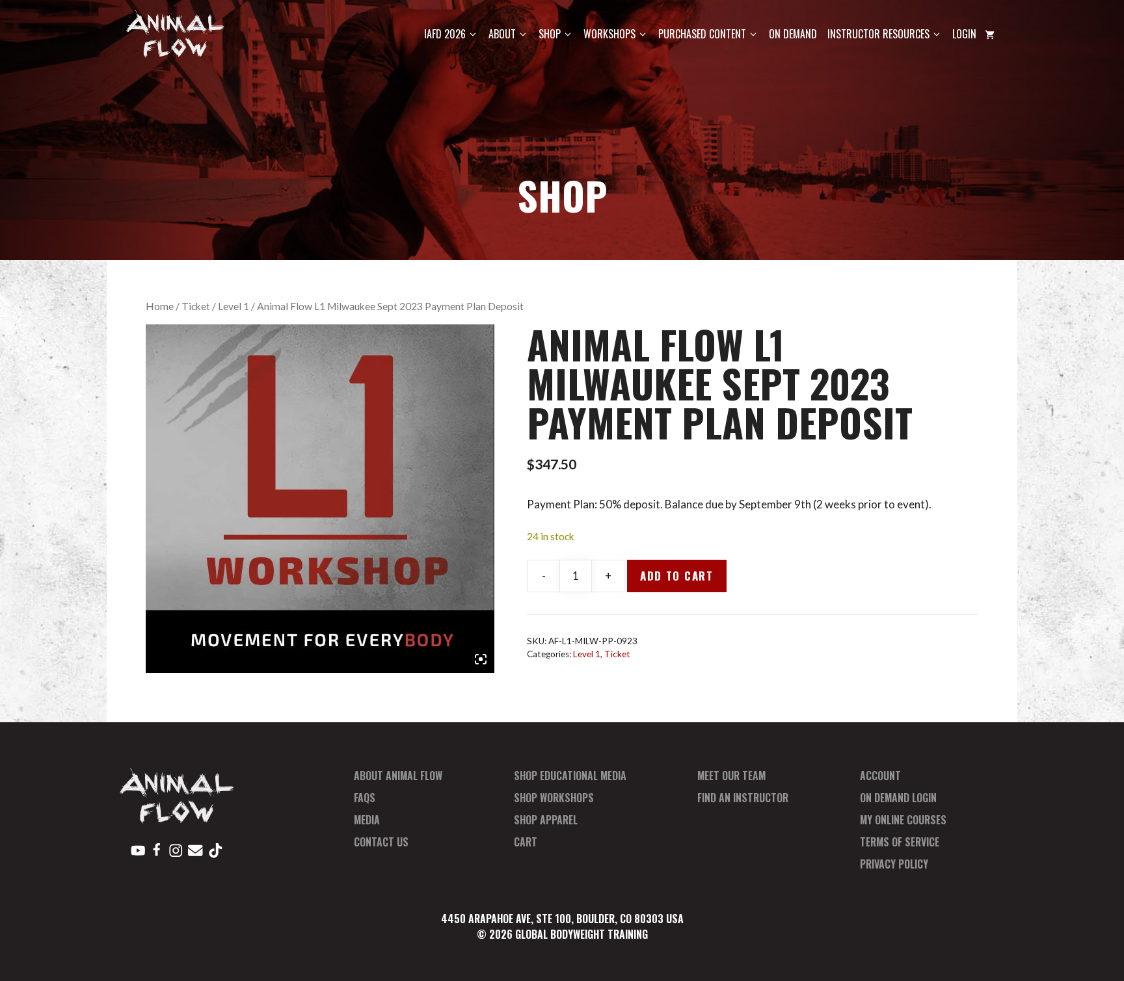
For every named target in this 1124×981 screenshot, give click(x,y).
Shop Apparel (546, 820)
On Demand (793, 34)
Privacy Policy (894, 864)
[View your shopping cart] (990, 34)
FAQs (364, 797)
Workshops (609, 34)
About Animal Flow (398, 775)
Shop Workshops (554, 797)
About (502, 34)
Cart (525, 842)
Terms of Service (899, 842)
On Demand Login (898, 797)
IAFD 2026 (445, 34)
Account (880, 775)
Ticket (195, 306)
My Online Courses (903, 820)
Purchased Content (702, 34)
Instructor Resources (878, 34)
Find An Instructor (742, 797)
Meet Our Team (731, 775)
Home (160, 306)
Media (367, 820)
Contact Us (381, 842)
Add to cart (677, 576)
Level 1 (233, 306)
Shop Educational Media (570, 775)
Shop (550, 34)
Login (964, 34)
